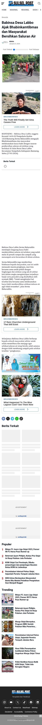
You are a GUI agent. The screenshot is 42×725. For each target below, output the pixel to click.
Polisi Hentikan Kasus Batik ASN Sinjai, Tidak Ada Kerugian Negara (26, 664)
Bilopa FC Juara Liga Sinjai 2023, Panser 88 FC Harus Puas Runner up (22, 550)
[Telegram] (12, 418)
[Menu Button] (3, 3)
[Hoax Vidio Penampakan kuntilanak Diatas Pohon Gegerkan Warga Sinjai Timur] (7, 653)
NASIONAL (14, 10)
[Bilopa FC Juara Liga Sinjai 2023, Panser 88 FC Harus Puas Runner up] (7, 599)
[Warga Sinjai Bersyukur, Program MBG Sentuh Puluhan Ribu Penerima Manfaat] (7, 626)
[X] (8, 418)
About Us (7, 708)
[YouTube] (11, 702)
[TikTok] (24, 702)
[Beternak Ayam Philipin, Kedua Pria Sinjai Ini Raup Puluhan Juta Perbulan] (7, 613)
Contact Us (17, 708)
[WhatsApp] (17, 418)
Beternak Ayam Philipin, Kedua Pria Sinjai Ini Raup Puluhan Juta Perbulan (22, 557)
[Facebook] (3, 418)
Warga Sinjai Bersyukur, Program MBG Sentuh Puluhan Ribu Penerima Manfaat (25, 624)
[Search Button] (39, 3)
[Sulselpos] (21, 3)
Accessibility (18, 712)
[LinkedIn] (37, 702)
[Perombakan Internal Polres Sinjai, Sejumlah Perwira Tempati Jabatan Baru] (7, 640)
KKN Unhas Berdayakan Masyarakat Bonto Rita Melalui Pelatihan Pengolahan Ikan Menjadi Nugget (22, 580)
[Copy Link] (21, 418)
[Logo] (21, 692)
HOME (4, 10)
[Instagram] (4, 702)
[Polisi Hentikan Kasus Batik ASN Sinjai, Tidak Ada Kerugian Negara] (7, 666)
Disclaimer (8, 712)
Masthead (26, 708)
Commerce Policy (31, 712)
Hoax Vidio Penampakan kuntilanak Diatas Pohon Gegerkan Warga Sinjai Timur (27, 651)
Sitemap (35, 708)
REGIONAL (25, 10)
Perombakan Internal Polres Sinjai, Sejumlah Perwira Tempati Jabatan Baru (22, 572)
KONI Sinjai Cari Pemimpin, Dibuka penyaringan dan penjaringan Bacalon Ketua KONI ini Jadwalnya (21, 564)
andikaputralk (22, 516)
